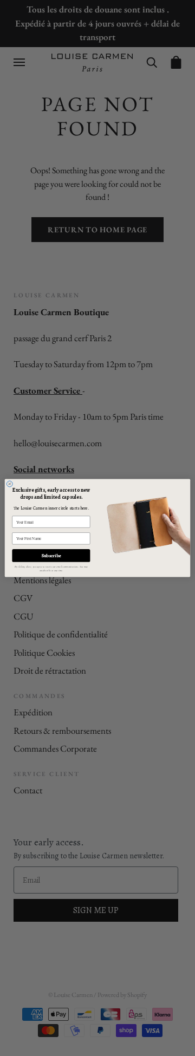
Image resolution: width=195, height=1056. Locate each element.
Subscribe (51, 555)
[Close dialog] (9, 484)
